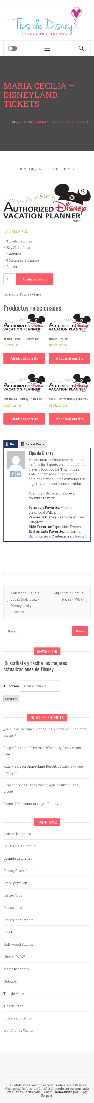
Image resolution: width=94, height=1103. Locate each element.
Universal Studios (17, 1018)
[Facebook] (13, 473)
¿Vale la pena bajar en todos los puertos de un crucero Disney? (45, 732)
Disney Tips (12, 895)
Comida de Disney (17, 858)
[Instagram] (18, 473)
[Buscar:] (38, 631)
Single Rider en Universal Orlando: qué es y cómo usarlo (42, 751)
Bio (12, 444)
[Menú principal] (47, 48)
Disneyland (12, 907)
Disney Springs (15, 883)
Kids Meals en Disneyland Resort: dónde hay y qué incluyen (43, 769)
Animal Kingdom (17, 834)
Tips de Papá (13, 1006)
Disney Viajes (31, 294)
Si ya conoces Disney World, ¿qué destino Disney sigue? (41, 788)
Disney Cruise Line (18, 871)
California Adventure (20, 846)
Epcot (7, 932)
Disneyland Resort (18, 920)
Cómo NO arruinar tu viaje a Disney (30, 804)
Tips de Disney (61, 169)
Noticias (10, 981)
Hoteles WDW (14, 957)
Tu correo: (11, 686)
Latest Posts (35, 444)
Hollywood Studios (18, 944)
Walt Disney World (18, 1030)
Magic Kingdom (16, 969)
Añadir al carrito (35, 279)
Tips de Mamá (14, 993)
